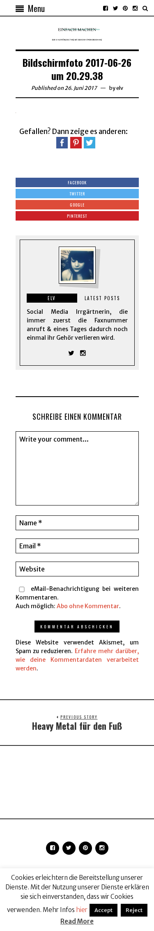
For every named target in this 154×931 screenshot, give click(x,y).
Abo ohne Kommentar (88, 606)
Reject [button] (134, 910)
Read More (77, 921)
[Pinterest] (125, 8)
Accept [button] (103, 910)
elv (119, 88)
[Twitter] (115, 8)
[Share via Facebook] (62, 142)
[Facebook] (105, 8)
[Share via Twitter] (89, 142)
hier (81, 910)
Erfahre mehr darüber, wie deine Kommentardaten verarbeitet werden (77, 659)
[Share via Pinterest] (76, 142)
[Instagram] (135, 8)
